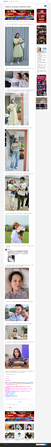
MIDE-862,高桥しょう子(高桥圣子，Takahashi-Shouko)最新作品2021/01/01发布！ (41, 60)
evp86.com (21, 383)
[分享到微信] (30, 8)
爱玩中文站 (6, 1)
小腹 (14, 404)
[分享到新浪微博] (29, 8)
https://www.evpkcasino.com (13, 395)
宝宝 (12, 404)
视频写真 (45, 445)
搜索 (37, 4)
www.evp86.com (26, 382)
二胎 (7, 404)
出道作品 (43, 445)
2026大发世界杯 (17, 1)
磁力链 (38, 445)
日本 (39, 445)
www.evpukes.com (11, 394)
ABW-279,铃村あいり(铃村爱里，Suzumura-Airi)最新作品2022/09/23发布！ (41, 63)
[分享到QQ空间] (33, 8)
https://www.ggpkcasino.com (13, 396)
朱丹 (16, 404)
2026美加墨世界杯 (11, 1)
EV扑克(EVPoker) (8, 380)
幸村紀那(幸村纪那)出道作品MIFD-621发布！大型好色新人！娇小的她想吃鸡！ (41, 71)
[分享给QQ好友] (32, 8)
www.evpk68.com (12, 393)
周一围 (10, 404)
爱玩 (6, 8)
